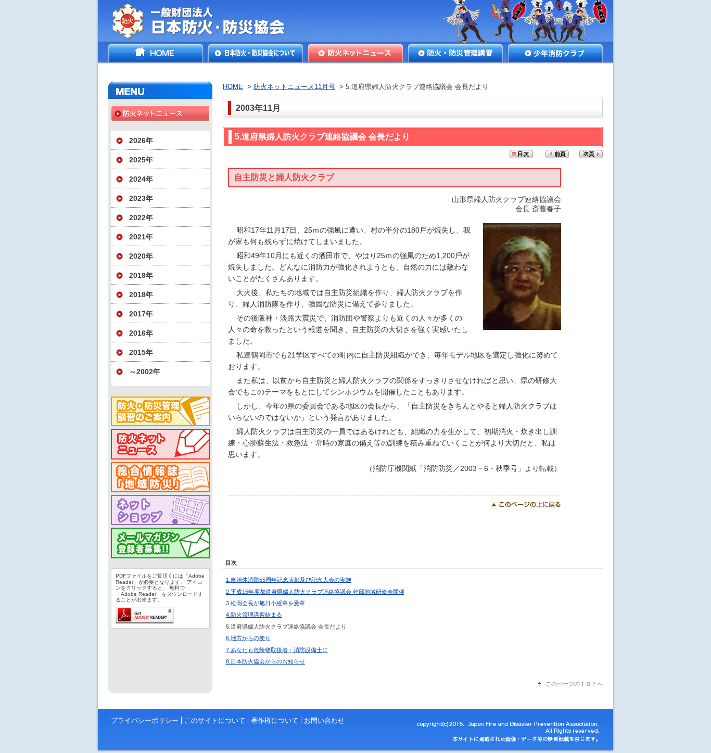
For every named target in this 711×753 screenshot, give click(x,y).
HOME (155, 53)
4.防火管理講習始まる (254, 614)
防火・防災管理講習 (455, 53)
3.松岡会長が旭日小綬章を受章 (265, 603)
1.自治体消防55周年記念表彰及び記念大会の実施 (288, 580)
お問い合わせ (324, 720)
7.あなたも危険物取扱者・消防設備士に (277, 650)
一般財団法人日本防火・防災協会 (206, 21)
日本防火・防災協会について (255, 53)
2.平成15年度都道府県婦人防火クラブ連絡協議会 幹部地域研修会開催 (315, 592)
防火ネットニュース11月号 (294, 87)
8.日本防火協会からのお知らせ (265, 661)
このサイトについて (214, 720)
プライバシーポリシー (145, 720)
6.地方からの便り (248, 638)
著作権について (274, 720)
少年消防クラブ (555, 53)
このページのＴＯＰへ (574, 684)
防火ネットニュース (355, 53)
